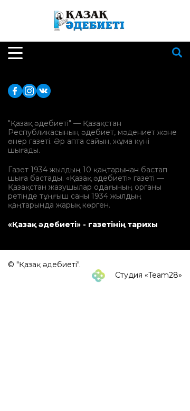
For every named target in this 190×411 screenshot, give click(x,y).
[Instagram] (29, 90)
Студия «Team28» (147, 275)
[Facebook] (15, 90)
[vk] (43, 90)
